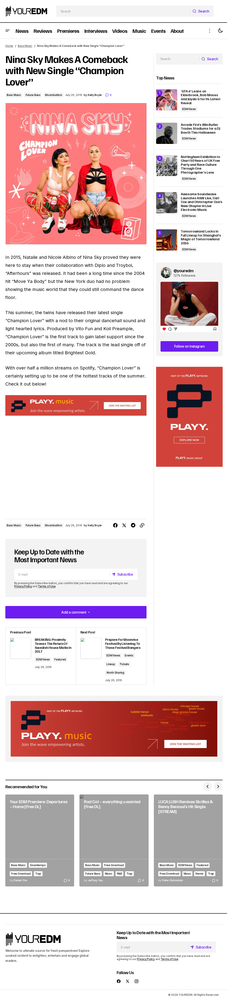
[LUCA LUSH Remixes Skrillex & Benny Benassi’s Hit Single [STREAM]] (188, 840)
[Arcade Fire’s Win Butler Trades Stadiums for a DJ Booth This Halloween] (166, 133)
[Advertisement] (189, 417)
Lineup (110, 664)
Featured (60, 659)
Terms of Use (46, 586)
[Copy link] (142, 525)
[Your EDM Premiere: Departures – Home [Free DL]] (39, 840)
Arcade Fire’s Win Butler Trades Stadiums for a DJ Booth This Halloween (200, 129)
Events (129, 655)
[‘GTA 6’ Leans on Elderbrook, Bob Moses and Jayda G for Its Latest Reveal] (166, 99)
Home (9, 46)
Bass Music (25, 46)
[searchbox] (124, 11)
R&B (119, 873)
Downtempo (38, 865)
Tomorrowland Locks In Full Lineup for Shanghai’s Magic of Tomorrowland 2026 (201, 237)
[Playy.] (114, 729)
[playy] (76, 405)
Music (108, 873)
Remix (199, 873)
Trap (38, 873)
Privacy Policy (23, 586)
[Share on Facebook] (115, 525)
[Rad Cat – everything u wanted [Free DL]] (113, 840)
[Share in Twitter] (124, 525)
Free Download (21, 873)
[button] (7, 31)
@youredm (183, 270)
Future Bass (33, 95)
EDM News (43, 659)
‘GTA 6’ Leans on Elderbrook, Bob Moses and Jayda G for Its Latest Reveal (200, 97)
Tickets (124, 664)
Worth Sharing (115, 672)
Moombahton (53, 95)
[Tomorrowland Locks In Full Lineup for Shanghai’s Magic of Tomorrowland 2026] (166, 240)
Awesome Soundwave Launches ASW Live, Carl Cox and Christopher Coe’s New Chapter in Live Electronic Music (201, 202)
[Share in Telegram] (133, 525)
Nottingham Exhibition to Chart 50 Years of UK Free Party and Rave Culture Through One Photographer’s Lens (200, 164)
